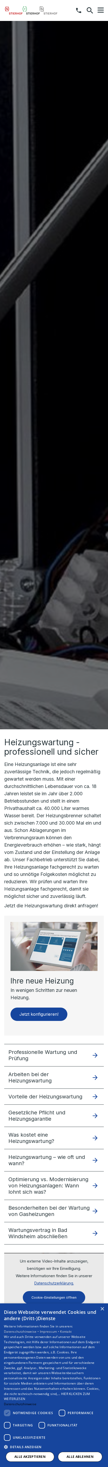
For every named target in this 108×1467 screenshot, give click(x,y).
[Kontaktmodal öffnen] (78, 10)
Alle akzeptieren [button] (30, 1456)
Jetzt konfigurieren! (38, 1014)
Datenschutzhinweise (20, 1404)
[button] (100, 10)
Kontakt (66, 1331)
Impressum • (50, 1331)
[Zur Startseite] (31, 10)
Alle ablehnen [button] (80, 1456)
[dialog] (54, 1385)
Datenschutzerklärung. (54, 1283)
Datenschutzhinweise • (22, 1331)
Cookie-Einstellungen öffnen (54, 1297)
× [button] (102, 1309)
